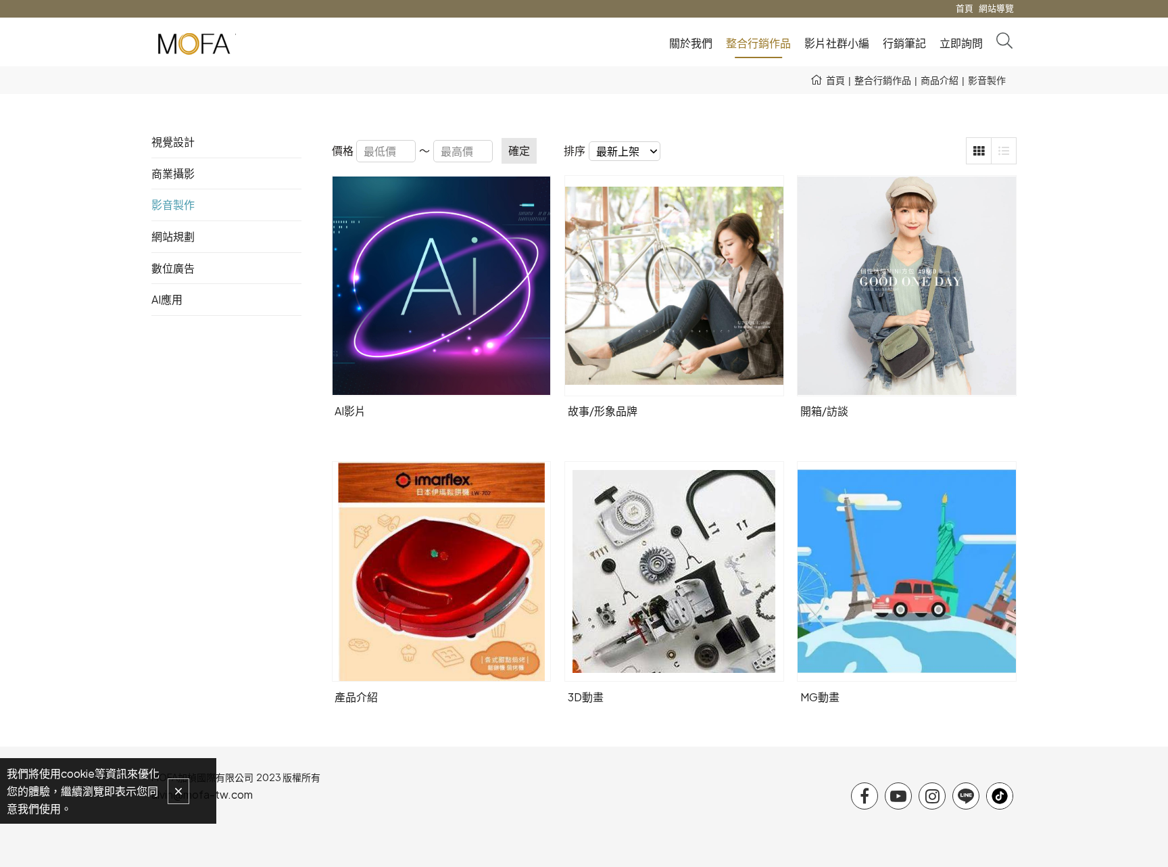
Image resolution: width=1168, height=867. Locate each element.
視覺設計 (173, 142)
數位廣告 (173, 268)
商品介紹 (939, 80)
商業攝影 (173, 173)
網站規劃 (173, 236)
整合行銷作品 (882, 80)
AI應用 (166, 299)
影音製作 (987, 80)
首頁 (835, 80)
